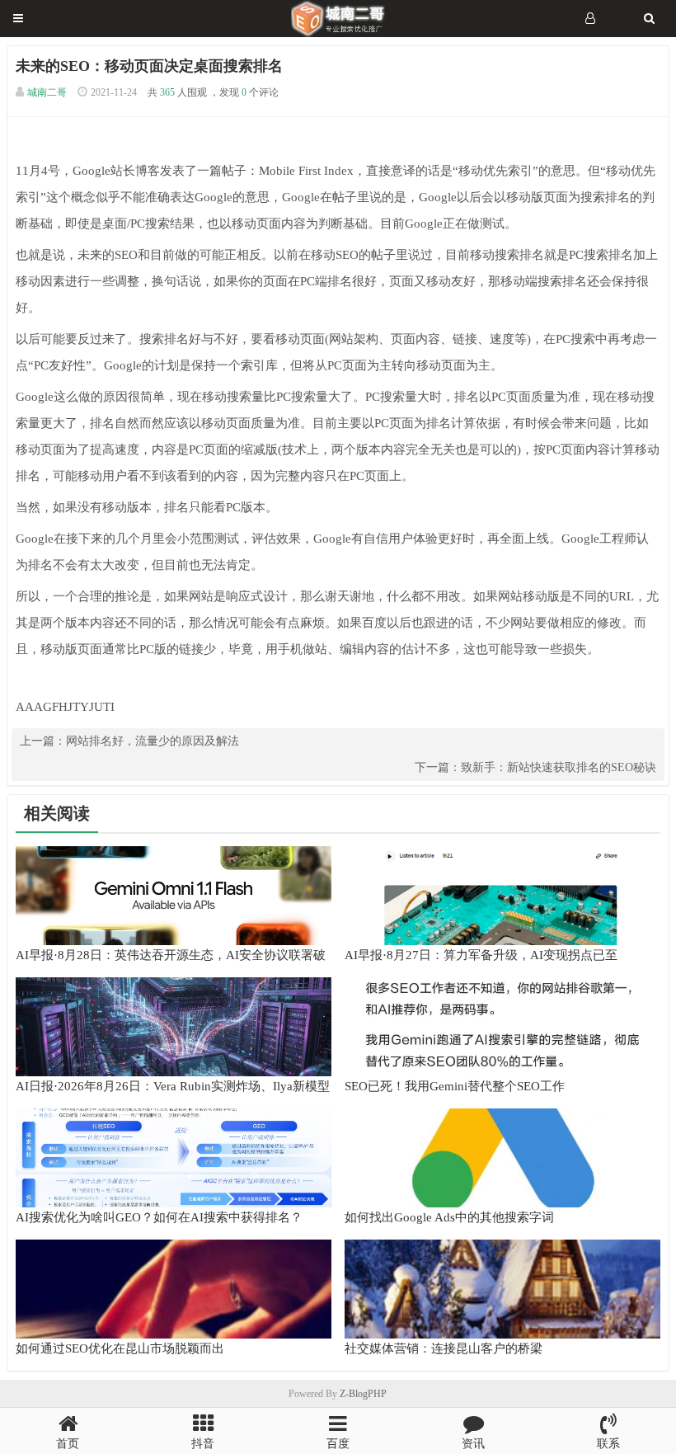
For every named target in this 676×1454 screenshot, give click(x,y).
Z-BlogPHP (363, 1394)
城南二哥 (47, 92)
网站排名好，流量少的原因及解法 (152, 741)
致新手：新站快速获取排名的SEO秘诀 (558, 767)
